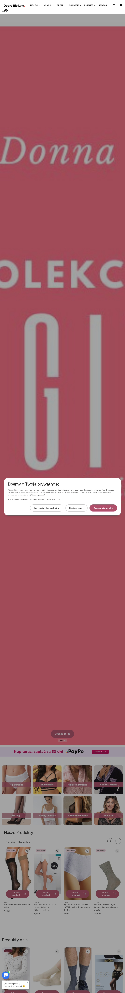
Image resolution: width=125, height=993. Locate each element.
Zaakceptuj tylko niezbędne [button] (46, 508)
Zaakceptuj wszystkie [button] (103, 508)
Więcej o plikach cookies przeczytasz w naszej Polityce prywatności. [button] (35, 499)
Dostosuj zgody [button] (76, 508)
